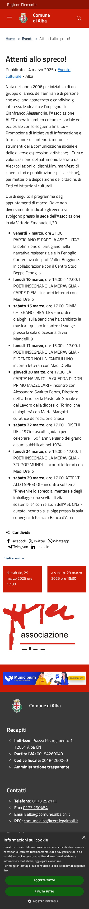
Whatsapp (61, 541)
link (6, 870)
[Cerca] (79, 18)
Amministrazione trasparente (41, 767)
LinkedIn (42, 546)
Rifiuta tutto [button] (44, 891)
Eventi (27, 38)
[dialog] (44, 870)
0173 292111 (44, 801)
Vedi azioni (12, 558)
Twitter (39, 541)
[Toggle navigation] (9, 18)
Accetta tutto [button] (44, 880)
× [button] (83, 837)
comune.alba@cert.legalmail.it (51, 821)
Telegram (20, 546)
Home (10, 38)
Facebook (18, 541)
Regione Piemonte (22, 4)
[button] (44, 901)
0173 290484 (35, 807)
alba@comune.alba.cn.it (48, 814)
